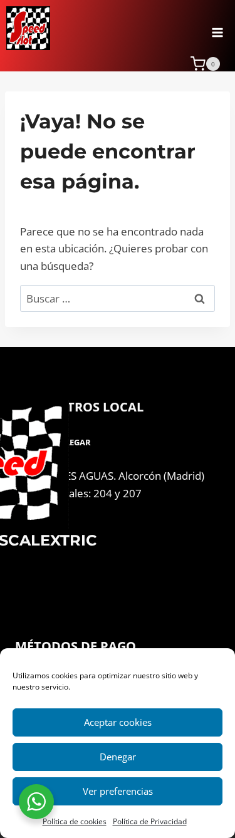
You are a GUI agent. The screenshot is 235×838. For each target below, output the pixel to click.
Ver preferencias (118, 791)
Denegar (118, 756)
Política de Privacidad (150, 821)
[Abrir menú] (217, 28)
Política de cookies (75, 821)
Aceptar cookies (118, 722)
